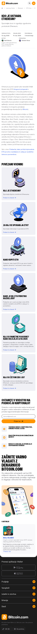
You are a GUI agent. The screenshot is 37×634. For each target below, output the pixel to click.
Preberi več (7, 551)
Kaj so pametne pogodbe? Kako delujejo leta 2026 (16, 337)
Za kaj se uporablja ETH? (16, 225)
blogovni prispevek (21, 89)
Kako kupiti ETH (10, 259)
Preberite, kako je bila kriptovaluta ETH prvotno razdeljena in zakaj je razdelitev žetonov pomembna (18, 151)
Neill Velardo (8, 538)
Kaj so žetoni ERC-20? (14, 377)
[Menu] (33, 3)
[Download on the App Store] (18, 573)
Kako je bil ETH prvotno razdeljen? (15, 297)
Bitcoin (25, 109)
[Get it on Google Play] (18, 567)
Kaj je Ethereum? (12, 190)
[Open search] (29, 3)
